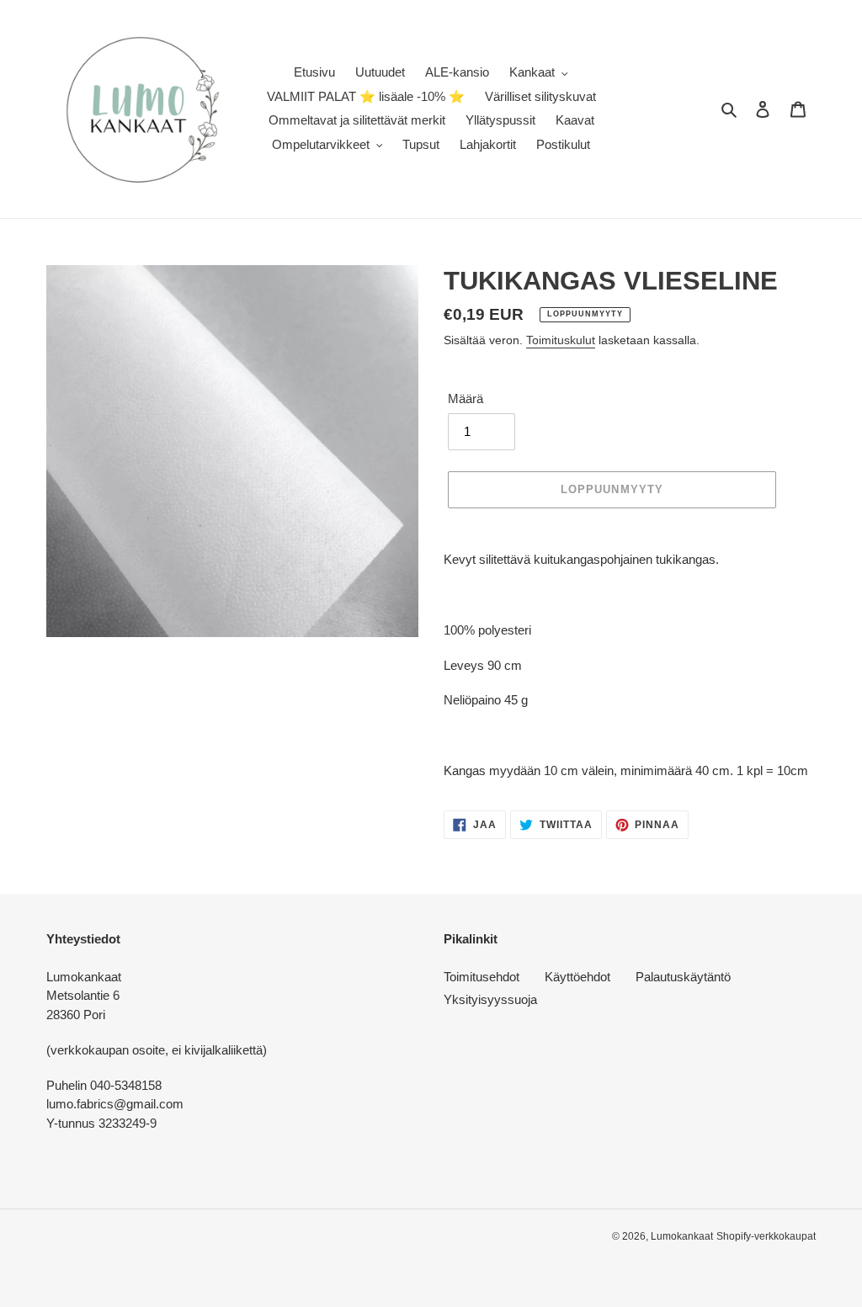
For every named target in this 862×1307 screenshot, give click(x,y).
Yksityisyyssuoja (490, 999)
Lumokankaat (682, 1236)
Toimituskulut (560, 340)
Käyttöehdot (577, 977)
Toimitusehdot (481, 977)
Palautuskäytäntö (683, 977)
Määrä (465, 398)
